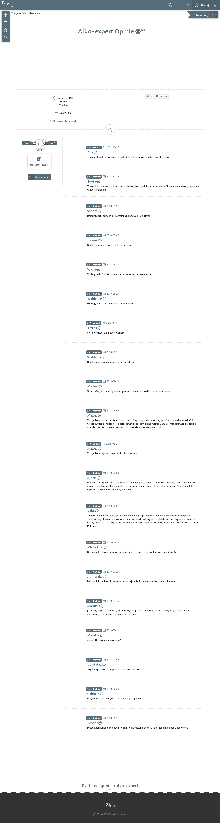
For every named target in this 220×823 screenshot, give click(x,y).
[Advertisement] (110, 65)
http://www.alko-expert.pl (65, 121)
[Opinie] (6, 30)
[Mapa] (6, 37)
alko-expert (36, 13)
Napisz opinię (42, 177)
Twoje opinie (19, 13)
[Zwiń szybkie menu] (6, 16)
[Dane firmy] (6, 23)
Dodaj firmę (208, 5)
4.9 (138, 31)
